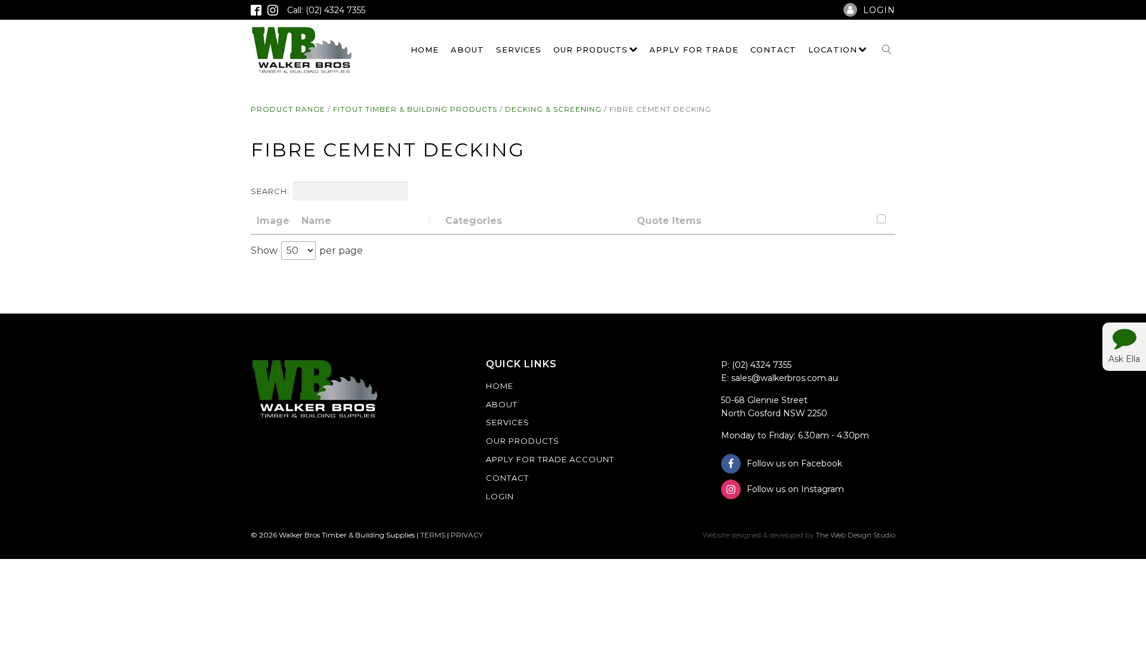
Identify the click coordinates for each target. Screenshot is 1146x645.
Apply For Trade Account (550, 459)
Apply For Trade (693, 49)
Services (518, 49)
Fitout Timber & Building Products (415, 109)
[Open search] (887, 49)
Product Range (288, 109)
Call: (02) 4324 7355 (326, 10)
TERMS (432, 534)
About (467, 49)
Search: (270, 191)
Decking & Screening (553, 109)
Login (500, 496)
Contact (773, 49)
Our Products (590, 49)
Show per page (307, 250)
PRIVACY (467, 534)
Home (425, 49)
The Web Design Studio (855, 534)
